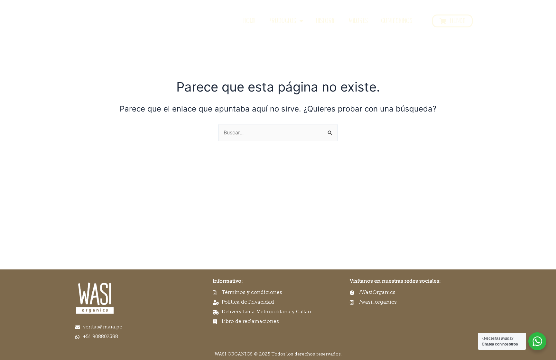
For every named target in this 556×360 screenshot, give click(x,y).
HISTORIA (326, 21)
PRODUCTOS (282, 21)
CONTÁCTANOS (396, 21)
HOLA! (249, 21)
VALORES (358, 21)
